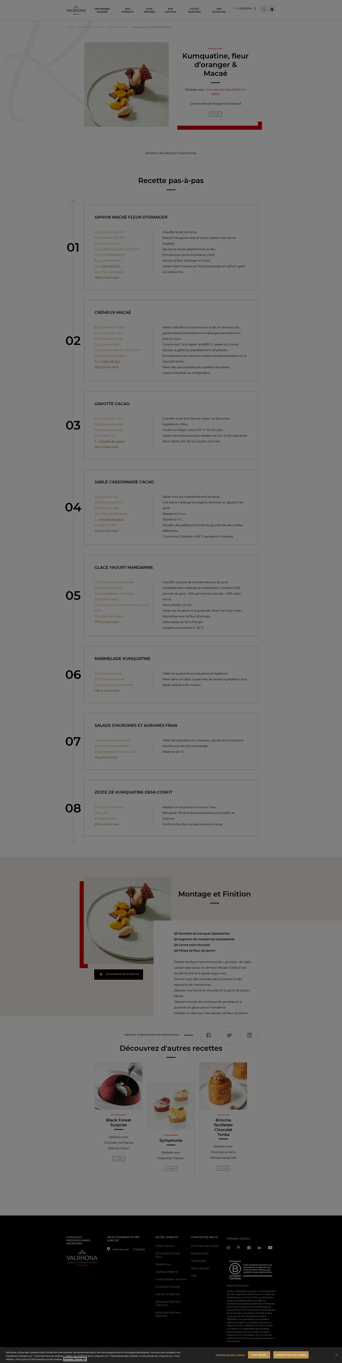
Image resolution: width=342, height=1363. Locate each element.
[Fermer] (336, 1355)
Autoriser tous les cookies (291, 1354)
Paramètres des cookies (230, 1354)
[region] (171, 1355)
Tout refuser (259, 1354)
